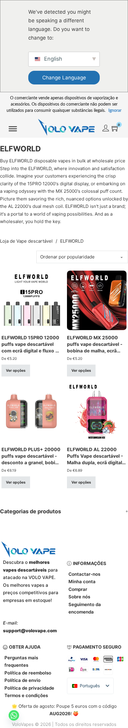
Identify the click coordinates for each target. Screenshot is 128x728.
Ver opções (16, 370)
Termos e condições (26, 695)
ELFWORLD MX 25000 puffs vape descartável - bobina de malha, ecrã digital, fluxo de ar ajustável (94, 350)
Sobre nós (79, 597)
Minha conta (82, 581)
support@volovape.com (30, 630)
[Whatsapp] (14, 715)
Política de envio (22, 680)
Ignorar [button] (114, 111)
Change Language (64, 78)
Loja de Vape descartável (26, 241)
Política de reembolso (27, 673)
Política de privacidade (29, 688)
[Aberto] (13, 128)
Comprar (77, 589)
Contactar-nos (84, 574)
